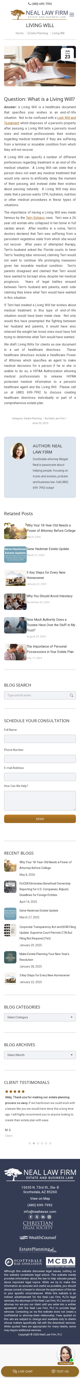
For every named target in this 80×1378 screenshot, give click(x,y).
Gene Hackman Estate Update (48, 549)
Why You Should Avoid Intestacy (50, 596)
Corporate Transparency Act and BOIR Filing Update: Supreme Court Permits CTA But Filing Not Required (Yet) (47, 932)
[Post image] (15, 531)
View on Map (40, 1198)
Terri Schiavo (35, 218)
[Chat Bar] (40, 1371)
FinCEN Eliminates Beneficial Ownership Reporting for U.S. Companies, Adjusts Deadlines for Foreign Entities (45, 889)
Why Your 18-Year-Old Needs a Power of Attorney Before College (51, 528)
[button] (30, 1143)
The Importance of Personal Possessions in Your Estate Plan (50, 649)
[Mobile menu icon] (72, 14)
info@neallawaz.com (40, 1212)
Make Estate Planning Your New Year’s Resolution (44, 956)
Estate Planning (33, 418)
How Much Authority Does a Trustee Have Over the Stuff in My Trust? (51, 625)
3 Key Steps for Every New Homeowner (46, 575)
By (55, 418)
